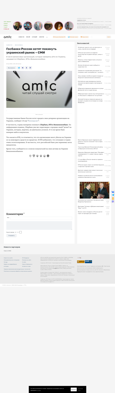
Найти (108, 37)
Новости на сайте (8, 257)
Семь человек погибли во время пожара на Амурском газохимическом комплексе (90, 76)
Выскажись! (11, 68)
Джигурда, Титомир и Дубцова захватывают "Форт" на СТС (91, 207)
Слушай (34, 37)
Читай (28, 37)
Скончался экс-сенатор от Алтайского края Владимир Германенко (91, 200)
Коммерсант (33, 121)
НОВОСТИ (9, 45)
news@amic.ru (56, 268)
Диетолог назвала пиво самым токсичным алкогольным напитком (90, 171)
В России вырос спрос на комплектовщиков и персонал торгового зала (91, 165)
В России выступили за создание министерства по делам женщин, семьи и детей (90, 54)
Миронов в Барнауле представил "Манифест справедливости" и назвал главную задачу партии (91, 154)
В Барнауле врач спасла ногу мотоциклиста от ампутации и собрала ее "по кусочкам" (91, 94)
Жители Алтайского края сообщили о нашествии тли (89, 66)
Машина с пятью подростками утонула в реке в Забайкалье (90, 60)
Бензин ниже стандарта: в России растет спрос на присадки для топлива (90, 212)
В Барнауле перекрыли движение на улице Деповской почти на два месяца (90, 89)
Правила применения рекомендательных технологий (17, 269)
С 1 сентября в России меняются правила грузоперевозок (90, 160)
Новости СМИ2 (7, 250)
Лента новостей (83, 43)
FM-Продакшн (25, 257)
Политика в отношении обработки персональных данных (18, 271)
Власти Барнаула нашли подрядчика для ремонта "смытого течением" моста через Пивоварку (90, 141)
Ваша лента (85, 37)
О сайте (24, 262)
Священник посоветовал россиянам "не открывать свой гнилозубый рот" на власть (90, 71)
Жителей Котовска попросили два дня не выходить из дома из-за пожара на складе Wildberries (90, 100)
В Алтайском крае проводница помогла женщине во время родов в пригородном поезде (90, 83)
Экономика (19, 45)
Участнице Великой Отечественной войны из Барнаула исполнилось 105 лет (90, 147)
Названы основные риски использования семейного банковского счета (90, 176)
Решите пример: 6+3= (12, 232)
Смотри (41, 37)
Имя (8, 217)
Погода (5, 262)
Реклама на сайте (26, 260)
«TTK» (25, 285)
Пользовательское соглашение (11, 260)
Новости (21, 37)
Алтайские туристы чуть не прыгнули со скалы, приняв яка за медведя (90, 48)
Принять (73, 389)
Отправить (11, 235)
